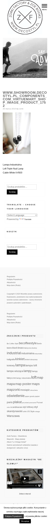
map (40, 377)
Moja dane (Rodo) (14, 285)
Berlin (39, 344)
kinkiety (11, 365)
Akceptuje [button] (25, 521)
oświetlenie (15, 396)
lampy (28, 371)
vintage (37, 411)
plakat (17, 402)
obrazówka (34, 390)
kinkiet (19, 359)
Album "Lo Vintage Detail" (16, 442)
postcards (32, 402)
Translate (27, 219)
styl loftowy (28, 407)
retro (8, 407)
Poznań (40, 403)
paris (10, 402)
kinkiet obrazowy (31, 360)
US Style (31, 411)
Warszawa (13, 415)
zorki (21, 109)
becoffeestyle (28, 343)
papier (37, 396)
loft (34, 377)
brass (21, 348)
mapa (11, 384)
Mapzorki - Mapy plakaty (16, 439)
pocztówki (25, 402)
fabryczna (28, 348)
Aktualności (11, 282)
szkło (25, 411)
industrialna (27, 353)
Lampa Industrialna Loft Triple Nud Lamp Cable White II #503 (13, 169)
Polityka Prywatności (14, 279)
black (15, 348)
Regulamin (11, 277)
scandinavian (16, 407)
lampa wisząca (15, 371)
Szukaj (12, 192)
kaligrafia (11, 359)
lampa (20, 365)
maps (36, 384)
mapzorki (13, 389)
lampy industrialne (23, 378)
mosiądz (25, 390)
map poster (23, 384)
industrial (14, 353)
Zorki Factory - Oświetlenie (17, 436)
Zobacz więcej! (25, 494)
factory (34, 348)
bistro (9, 348)
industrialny (38, 353)
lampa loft (31, 365)
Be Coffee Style (12, 343)
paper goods (29, 396)
